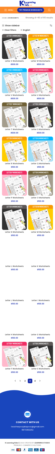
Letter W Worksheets (40, 61)
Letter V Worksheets (14, 95)
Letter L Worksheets (14, 266)
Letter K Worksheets (40, 266)
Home (4, 18)
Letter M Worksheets (40, 232)
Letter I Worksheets (41, 300)
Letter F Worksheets (14, 369)
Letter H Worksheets (14, 334)
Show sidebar (12, 25)
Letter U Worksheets (40, 95)
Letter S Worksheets (40, 129)
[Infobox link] (27, 420)
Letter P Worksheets (14, 198)
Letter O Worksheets (40, 198)
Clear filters (10, 30)
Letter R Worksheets (14, 163)
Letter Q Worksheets (40, 163)
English (26, 30)
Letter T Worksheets (14, 129)
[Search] (49, 10)
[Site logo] (27, 3)
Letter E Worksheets (40, 369)
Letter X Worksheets (14, 61)
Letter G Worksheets (40, 334)
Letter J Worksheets (14, 300)
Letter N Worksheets (14, 232)
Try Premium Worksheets (30, 10)
